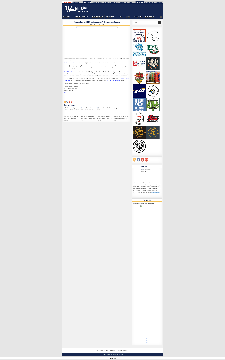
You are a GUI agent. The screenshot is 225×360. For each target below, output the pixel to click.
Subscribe (135, 183)
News (120, 17)
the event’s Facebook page (113, 80)
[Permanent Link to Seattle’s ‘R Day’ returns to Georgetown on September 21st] (121, 111)
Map (65, 92)
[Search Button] (161, 17)
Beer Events (66, 17)
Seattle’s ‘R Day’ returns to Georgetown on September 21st (121, 118)
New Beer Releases (97, 17)
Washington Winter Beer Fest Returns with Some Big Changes (71, 118)
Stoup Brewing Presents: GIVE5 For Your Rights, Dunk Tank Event (104, 118)
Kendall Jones (93, 24)
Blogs (128, 17)
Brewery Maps (110, 17)
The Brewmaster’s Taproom (71, 63)
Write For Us (138, 17)
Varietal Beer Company (70, 72)
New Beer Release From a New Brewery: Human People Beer (88, 118)
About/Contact (149, 17)
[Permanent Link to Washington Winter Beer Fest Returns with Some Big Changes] (71, 111)
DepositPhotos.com (123, 350)
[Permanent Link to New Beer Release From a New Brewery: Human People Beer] (88, 111)
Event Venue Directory (81, 17)
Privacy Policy (112, 358)
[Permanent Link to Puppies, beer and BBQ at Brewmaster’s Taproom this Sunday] (96, 40)
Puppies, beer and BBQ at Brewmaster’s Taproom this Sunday (96, 21)
